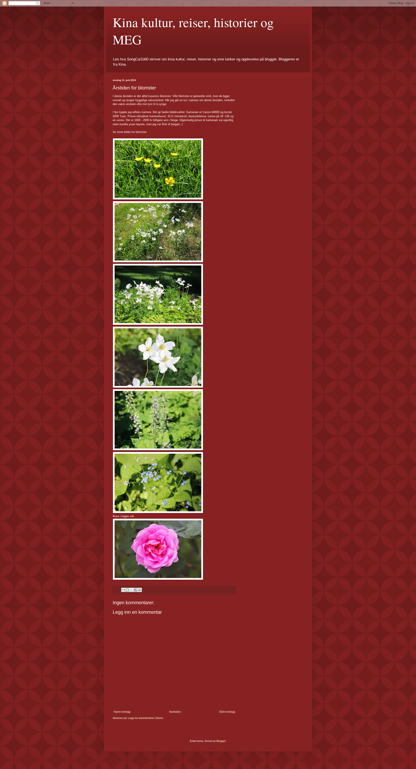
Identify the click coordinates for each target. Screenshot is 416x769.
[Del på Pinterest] (140, 590)
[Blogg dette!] (127, 590)
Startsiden (175, 711)
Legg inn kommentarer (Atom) (145, 718)
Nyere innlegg (122, 711)
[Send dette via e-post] (123, 590)
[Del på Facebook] (135, 590)
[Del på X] (131, 590)
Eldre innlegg (227, 711)
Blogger (221, 741)
